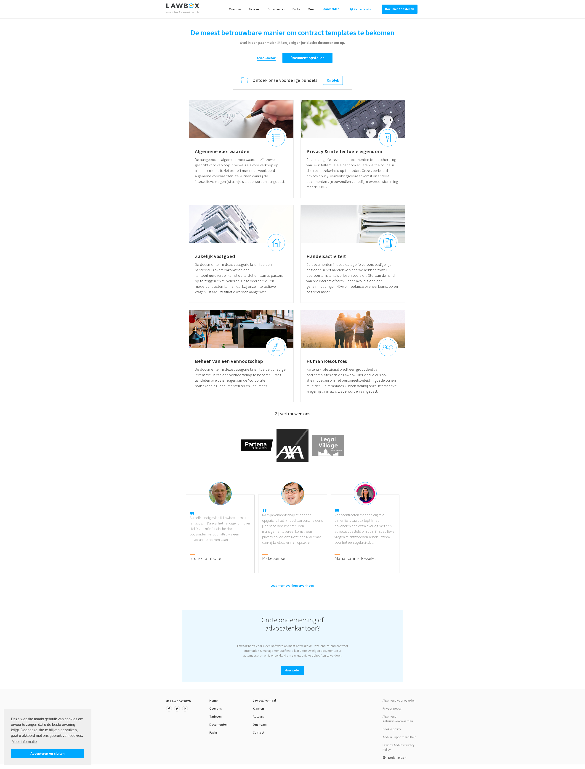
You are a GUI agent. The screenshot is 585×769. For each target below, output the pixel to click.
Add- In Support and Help (399, 737)
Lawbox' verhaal (264, 700)
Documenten (276, 9)
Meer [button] (311, 9)
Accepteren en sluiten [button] (47, 753)
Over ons (235, 9)
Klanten (258, 708)
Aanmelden (331, 9)
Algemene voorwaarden (399, 700)
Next (402, 525)
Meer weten (292, 670)
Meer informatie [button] (24, 742)
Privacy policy (392, 708)
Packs (296, 9)
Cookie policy (392, 729)
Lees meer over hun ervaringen (292, 585)
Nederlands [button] (362, 9)
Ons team (260, 724)
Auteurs (258, 716)
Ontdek (333, 80)
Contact (258, 732)
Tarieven (255, 9)
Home (213, 700)
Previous (182, 525)
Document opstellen (399, 9)
